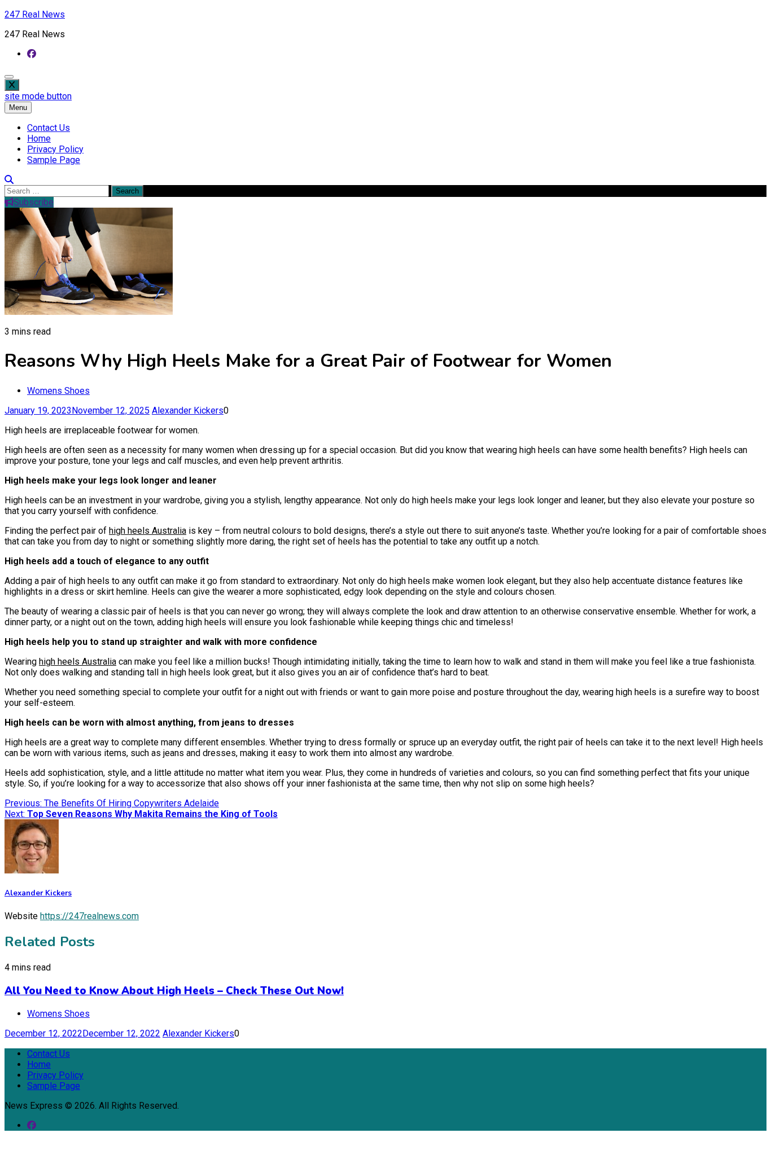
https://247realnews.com (89, 916)
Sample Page (53, 160)
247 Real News (35, 14)
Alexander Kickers (188, 410)
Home (39, 138)
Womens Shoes (58, 390)
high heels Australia (147, 530)
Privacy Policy (55, 149)
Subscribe (34, 202)
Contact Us (48, 127)
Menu (18, 107)
